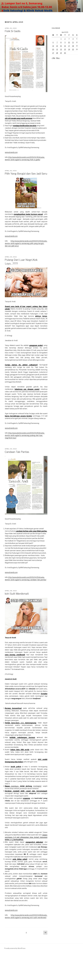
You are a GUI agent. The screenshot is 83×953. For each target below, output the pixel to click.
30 (65, 53)
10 (69, 42)
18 (73, 46)
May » (58, 58)
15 (61, 46)
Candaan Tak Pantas (17, 451)
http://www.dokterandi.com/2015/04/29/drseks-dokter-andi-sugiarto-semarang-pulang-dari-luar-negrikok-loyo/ (25, 435)
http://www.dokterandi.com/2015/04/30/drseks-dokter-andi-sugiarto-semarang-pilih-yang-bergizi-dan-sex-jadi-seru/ (26, 243)
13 (53, 46)
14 (57, 46)
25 (73, 49)
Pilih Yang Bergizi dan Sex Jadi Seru (26, 173)
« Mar (53, 58)
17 (69, 46)
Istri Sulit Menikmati (17, 593)
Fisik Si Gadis (12, 31)
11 (73, 42)
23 (65, 49)
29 (61, 53)
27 (53, 53)
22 (61, 49)
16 (65, 46)
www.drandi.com (11, 152)
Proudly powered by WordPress (14, 948)
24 (69, 49)
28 (57, 53)
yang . (26, 837)
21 (57, 49)
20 (53, 49)
